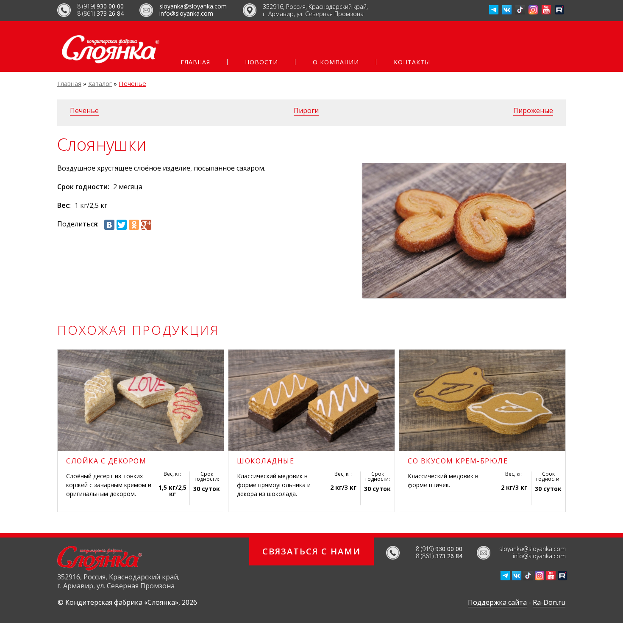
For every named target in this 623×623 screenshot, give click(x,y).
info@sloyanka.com (186, 13)
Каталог (100, 83)
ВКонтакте (507, 9)
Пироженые (533, 110)
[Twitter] (122, 225)
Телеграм (493, 9)
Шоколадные (265, 461)
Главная (195, 62)
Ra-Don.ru (549, 602)
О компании (336, 62)
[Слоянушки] (464, 230)
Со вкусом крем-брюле (458, 461)
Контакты (412, 62)
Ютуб (546, 9)
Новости (261, 62)
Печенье (132, 83)
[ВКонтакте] (109, 225)
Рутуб (559, 9)
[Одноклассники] (134, 225)
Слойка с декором (106, 461)
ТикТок (520, 9)
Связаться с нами (311, 551)
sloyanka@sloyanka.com (193, 6)
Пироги (306, 110)
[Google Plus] (146, 225)
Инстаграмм (533, 9)
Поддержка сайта (497, 602)
